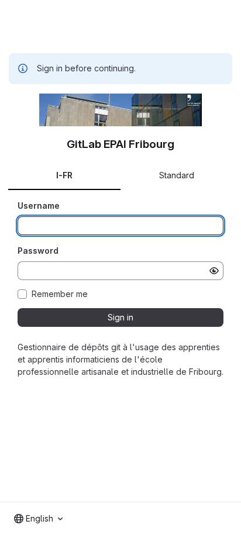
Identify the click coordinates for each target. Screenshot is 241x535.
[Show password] (214, 270)
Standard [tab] (176, 175)
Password (38, 251)
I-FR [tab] (64, 175)
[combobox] (38, 519)
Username (39, 205)
